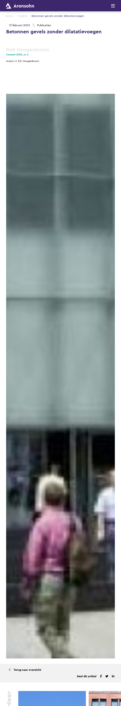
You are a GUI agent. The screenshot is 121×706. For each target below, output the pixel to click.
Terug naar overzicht (27, 669)
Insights (22, 16)
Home (9, 16)
